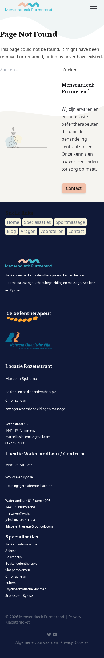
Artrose (11, 550)
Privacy (66, 642)
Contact (74, 188)
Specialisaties (37, 222)
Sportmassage (70, 222)
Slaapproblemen (17, 570)
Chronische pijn (16, 576)
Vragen (28, 231)
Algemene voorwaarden (36, 642)
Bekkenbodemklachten (22, 544)
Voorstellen (51, 231)
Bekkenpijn (13, 557)
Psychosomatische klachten (25, 589)
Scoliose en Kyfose (19, 595)
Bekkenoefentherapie (21, 563)
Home (13, 222)
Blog (11, 231)
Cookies (82, 642)
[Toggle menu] (93, 6)
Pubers (10, 582)
